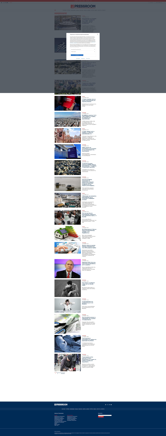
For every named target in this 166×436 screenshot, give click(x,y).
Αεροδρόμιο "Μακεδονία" (71, 420)
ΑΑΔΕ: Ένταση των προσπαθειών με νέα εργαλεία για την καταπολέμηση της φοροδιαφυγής (89, 149)
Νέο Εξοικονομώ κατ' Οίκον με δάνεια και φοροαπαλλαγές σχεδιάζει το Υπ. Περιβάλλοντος (89, 231)
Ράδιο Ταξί (56, 425)
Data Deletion (78, 58)
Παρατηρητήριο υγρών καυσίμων (60, 421)
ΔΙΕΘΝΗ (83, 96)
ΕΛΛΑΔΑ (83, 193)
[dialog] (83, 46)
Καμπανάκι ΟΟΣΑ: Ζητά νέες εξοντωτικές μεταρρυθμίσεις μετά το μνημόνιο (89, 263)
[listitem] (83, 49)
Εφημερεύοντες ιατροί (58, 417)
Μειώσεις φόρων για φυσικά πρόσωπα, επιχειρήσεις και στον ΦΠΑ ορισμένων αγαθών (89, 246)
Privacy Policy (88, 58)
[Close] (98, 34)
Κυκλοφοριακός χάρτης (58, 419)
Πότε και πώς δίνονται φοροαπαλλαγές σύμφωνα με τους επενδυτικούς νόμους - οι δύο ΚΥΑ (89, 215)
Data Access (83, 58)
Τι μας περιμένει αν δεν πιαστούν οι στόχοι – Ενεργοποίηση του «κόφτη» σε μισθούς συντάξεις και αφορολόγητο (89, 359)
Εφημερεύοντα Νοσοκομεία (59, 416)
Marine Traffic (57, 424)
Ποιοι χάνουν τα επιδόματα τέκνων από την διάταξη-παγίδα (88, 284)
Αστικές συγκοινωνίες (58, 420)
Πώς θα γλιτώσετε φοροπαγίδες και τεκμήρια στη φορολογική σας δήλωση (89, 339)
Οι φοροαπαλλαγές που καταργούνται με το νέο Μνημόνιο (87, 302)
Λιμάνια (55, 423)
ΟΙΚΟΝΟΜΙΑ (84, 112)
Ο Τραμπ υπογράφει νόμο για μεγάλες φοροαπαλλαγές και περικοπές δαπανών (89, 100)
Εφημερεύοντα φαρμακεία (59, 418)
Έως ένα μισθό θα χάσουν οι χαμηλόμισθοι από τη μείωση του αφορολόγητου (89, 318)
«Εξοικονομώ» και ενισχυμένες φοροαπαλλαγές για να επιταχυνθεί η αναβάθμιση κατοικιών (89, 198)
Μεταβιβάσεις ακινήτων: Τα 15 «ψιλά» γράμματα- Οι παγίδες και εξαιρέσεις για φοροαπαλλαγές (89, 117)
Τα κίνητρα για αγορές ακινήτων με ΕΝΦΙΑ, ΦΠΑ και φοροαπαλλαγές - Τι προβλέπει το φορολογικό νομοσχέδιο (89, 165)
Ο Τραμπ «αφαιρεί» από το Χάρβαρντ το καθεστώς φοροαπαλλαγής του (88, 132)
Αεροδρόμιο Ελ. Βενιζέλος (59, 422)
